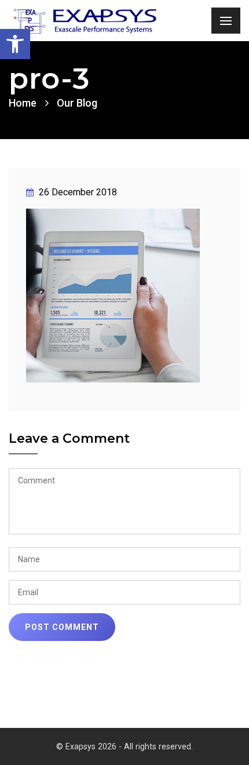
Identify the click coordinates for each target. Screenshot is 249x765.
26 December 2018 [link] (76, 192)
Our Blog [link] (77, 103)
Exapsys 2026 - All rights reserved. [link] (129, 746)
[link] (15, 44)
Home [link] (22, 103)
